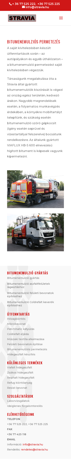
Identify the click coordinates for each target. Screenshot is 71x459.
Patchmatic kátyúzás (20, 329)
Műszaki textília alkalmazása (25, 339)
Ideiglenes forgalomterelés (25, 406)
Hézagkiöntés (16, 318)
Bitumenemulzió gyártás (23, 278)
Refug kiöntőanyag (19, 382)
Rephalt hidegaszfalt (20, 377)
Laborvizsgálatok (18, 401)
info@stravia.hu (33, 444)
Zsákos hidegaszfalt (20, 372)
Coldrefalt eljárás (18, 334)
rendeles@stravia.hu (34, 449)
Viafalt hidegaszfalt (19, 367)
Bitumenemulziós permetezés (27, 349)
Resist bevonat (17, 387)
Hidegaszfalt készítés (21, 354)
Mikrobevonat (16, 324)
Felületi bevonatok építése (25, 344)
